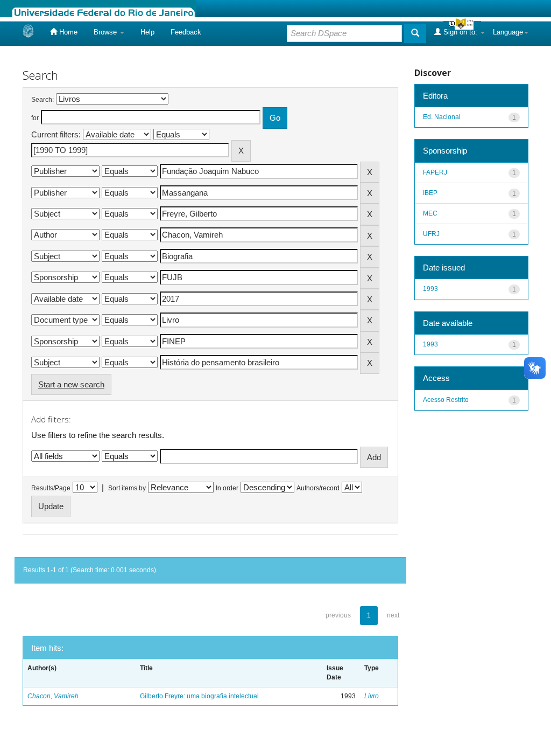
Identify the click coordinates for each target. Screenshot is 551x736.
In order (227, 488)
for (35, 118)
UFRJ (431, 234)
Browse (106, 32)
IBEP (430, 193)
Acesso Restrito (446, 400)
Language (508, 32)
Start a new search (71, 384)
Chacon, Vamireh (53, 696)
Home (67, 32)
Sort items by (127, 488)
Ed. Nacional (442, 117)
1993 (430, 289)
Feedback (186, 32)
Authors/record (318, 488)
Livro (371, 696)
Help (147, 32)
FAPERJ (435, 172)
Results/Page (50, 488)
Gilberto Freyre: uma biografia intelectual (199, 696)
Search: (42, 99)
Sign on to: (460, 32)
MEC (430, 213)
